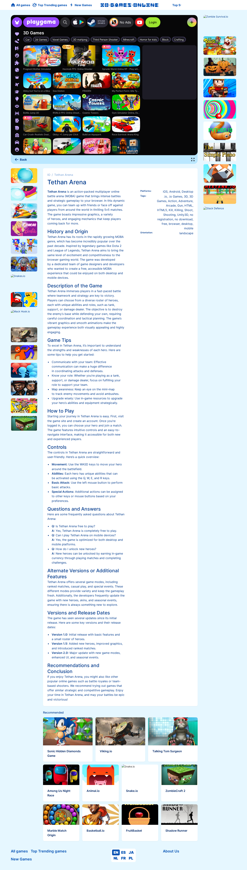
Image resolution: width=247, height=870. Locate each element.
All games (19, 851)
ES (123, 852)
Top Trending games (49, 851)
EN (116, 852)
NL (116, 858)
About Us (171, 851)
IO (48, 175)
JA (131, 852)
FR (123, 858)
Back (23, 159)
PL (131, 858)
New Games (21, 859)
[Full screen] (193, 159)
